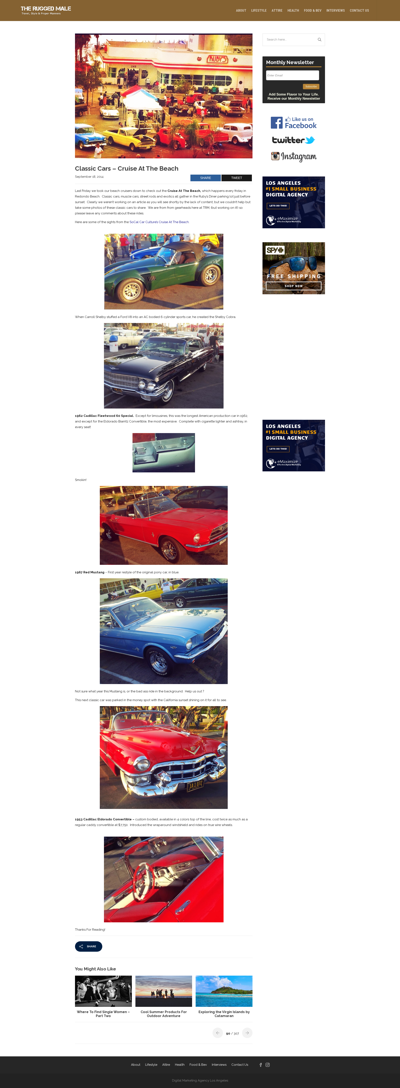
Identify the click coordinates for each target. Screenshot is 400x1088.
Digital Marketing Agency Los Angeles (200, 1080)
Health (293, 10)
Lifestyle (259, 10)
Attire (277, 10)
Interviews (335, 10)
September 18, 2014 (89, 177)
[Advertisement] (293, 326)
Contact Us (359, 10)
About (241, 10)
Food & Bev (312, 10)
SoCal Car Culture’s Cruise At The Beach (159, 222)
